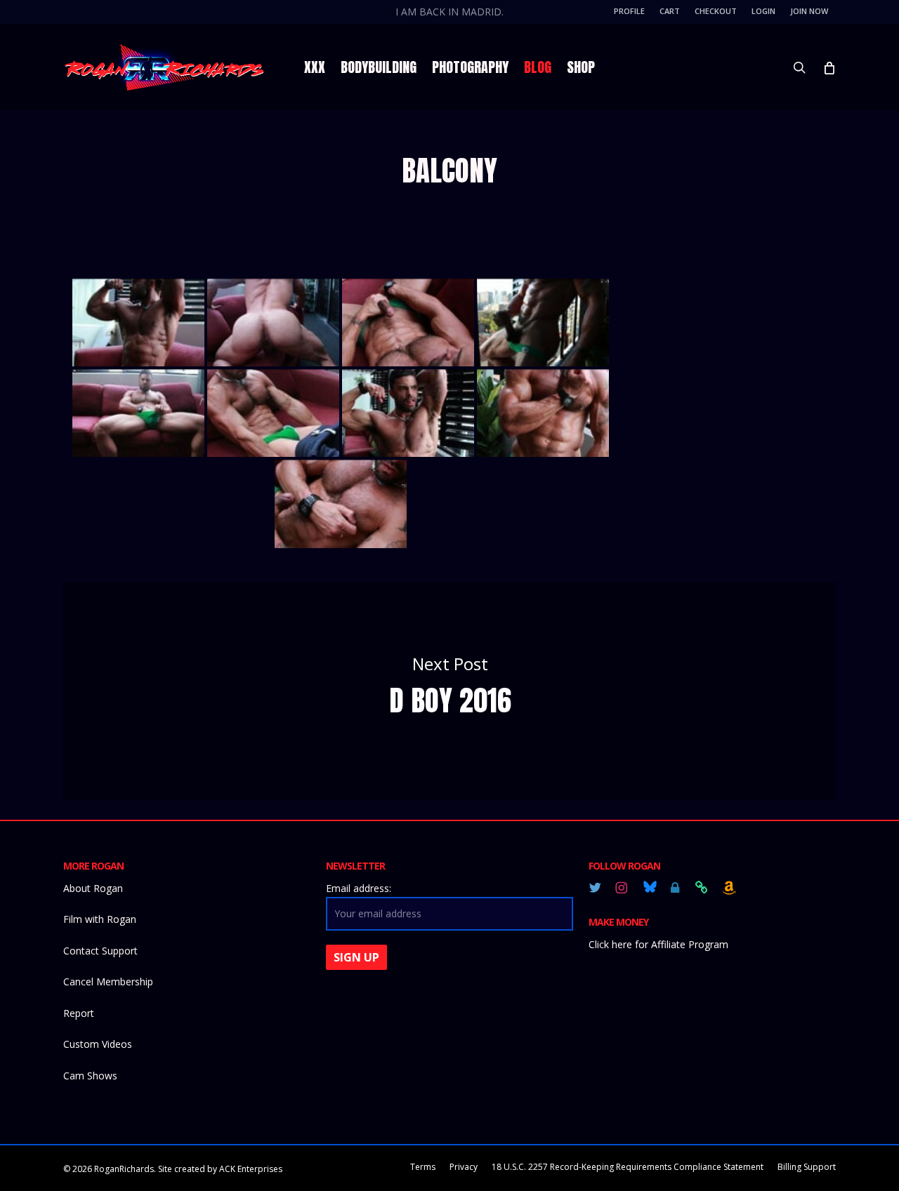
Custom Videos (97, 1044)
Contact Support (100, 950)
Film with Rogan (99, 919)
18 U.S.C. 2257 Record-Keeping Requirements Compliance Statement (627, 1167)
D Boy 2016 (449, 691)
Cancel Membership (108, 981)
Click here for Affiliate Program (658, 944)
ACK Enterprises (250, 1169)
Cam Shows (90, 1075)
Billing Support (806, 1167)
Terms (422, 1167)
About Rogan (93, 888)
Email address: (358, 888)
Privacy (464, 1167)
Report (78, 1013)
